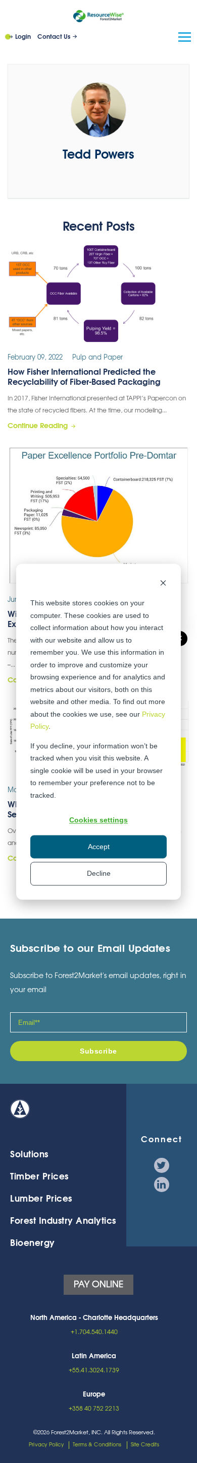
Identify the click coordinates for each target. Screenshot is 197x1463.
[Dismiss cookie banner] (163, 584)
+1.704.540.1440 (94, 1332)
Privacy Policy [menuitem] (46, 1444)
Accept (99, 847)
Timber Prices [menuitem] (39, 1176)
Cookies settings (98, 820)
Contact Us (53, 37)
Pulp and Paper (97, 358)
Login (23, 37)
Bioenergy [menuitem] (32, 1243)
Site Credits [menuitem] (145, 1444)
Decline (99, 874)
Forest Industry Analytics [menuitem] (63, 1221)
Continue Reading (38, 426)
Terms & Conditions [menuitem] (97, 1444)
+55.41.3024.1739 (94, 1370)
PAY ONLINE (98, 1284)
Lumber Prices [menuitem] (41, 1199)
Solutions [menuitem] (29, 1154)
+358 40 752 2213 (94, 1409)
